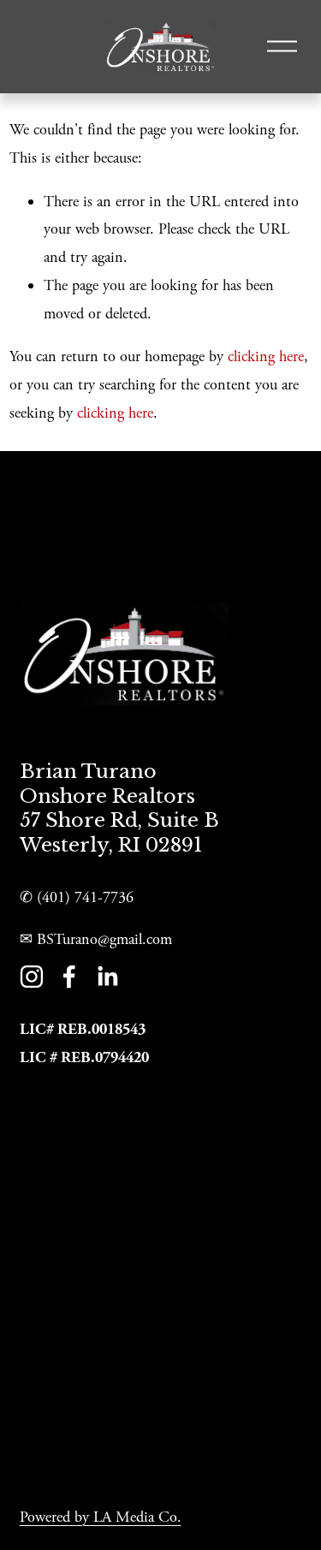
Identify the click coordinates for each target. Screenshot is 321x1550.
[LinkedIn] (107, 977)
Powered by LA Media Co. (100, 1517)
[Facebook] (69, 977)
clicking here (266, 356)
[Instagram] (32, 977)
